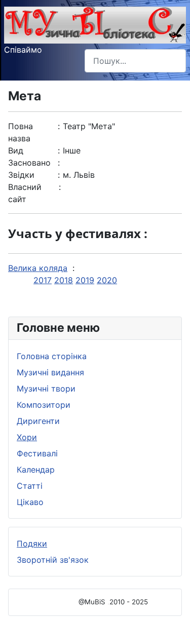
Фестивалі (37, 453)
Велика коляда (37, 268)
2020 (107, 280)
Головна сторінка (52, 356)
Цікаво (30, 502)
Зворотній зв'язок (53, 560)
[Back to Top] (172, 601)
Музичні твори (46, 388)
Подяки (32, 543)
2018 (63, 280)
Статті (30, 486)
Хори (27, 437)
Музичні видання (50, 372)
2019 (84, 280)
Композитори (43, 405)
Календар (36, 469)
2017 (42, 280)
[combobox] (135, 60)
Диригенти (38, 421)
